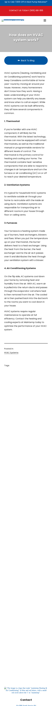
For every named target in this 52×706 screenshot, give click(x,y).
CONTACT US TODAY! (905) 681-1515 (26, 10)
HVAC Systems (11, 352)
